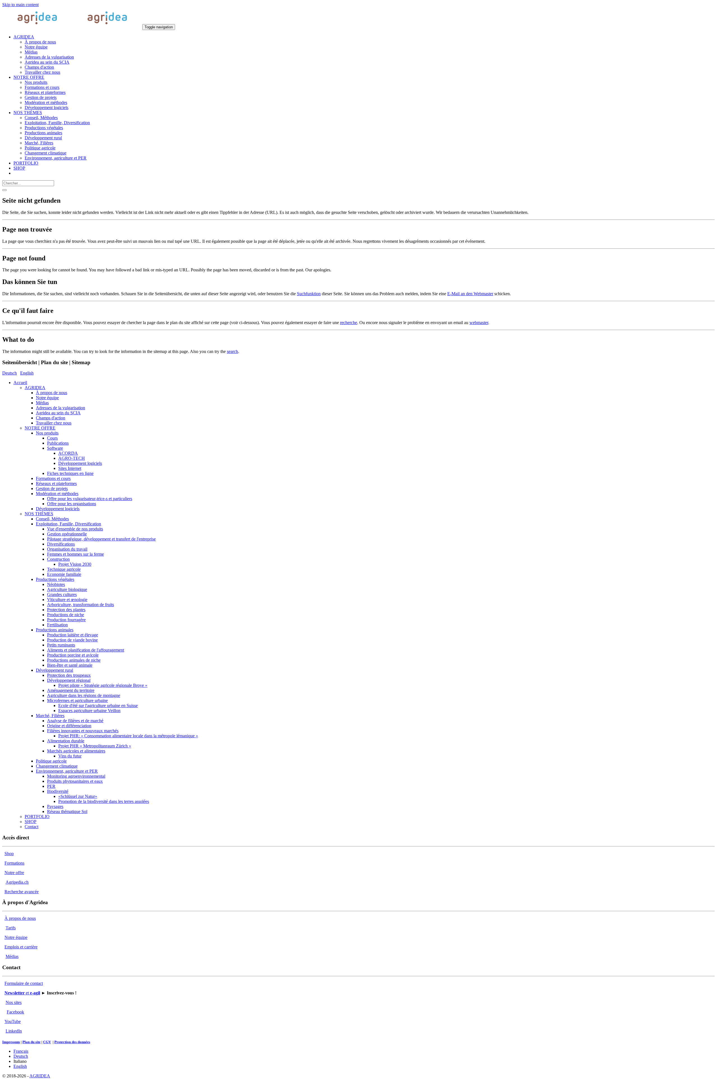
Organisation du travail (67, 549)
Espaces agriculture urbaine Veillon (89, 710)
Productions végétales (55, 579)
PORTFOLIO (37, 816)
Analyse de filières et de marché (75, 720)
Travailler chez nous (53, 423)
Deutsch (9, 373)
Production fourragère (66, 619)
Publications (58, 443)
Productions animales (54, 629)
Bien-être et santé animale (69, 665)
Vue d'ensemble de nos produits (75, 529)
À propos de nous (51, 392)
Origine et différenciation (69, 725)
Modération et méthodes (57, 493)
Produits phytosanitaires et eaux (75, 781)
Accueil (20, 382)
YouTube (12, 1021)
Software (55, 448)
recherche (348, 322)
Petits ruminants (61, 645)
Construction (58, 559)
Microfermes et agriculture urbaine (77, 700)
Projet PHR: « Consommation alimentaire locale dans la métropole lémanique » (128, 735)
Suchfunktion (309, 293)
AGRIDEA (35, 387)
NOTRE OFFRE (40, 428)
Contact (31, 826)
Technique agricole (64, 569)
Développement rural (54, 670)
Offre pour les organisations (71, 503)
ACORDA (68, 453)
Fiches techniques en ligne (70, 473)
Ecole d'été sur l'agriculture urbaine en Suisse (98, 705)
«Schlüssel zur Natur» (77, 796)
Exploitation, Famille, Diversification (68, 523)
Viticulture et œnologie (67, 599)
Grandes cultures (62, 594)
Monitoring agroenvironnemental (76, 776)
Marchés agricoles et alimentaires (76, 751)
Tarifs (11, 927)
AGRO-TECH (71, 458)
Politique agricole (51, 761)
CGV (47, 1042)
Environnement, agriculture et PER (67, 771)
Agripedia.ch (17, 882)
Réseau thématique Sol (67, 811)
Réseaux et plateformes (56, 483)
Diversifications (61, 544)
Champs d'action (50, 417)
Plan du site (31, 1042)
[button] (23, 36)
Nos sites (14, 1002)
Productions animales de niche (74, 660)
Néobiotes (56, 584)
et (22, 992)
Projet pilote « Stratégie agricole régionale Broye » (102, 685)
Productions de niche (65, 614)
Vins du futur (70, 756)
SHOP (30, 821)
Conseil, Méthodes (52, 518)
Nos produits (47, 433)
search (232, 351)
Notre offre (14, 872)
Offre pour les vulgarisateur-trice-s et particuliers (89, 498)
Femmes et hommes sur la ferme (75, 554)
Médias (42, 402)
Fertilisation (57, 624)
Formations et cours (53, 478)
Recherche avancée (21, 891)
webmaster (478, 322)
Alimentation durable (65, 740)
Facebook (15, 1012)
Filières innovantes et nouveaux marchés (82, 730)
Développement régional (68, 680)
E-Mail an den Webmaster (470, 293)
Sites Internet (69, 468)
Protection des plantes (66, 609)
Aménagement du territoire (70, 690)
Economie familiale (64, 574)
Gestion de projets (52, 488)
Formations (14, 863)
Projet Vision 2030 (74, 564)
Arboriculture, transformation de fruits (80, 604)
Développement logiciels (80, 463)
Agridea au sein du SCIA (58, 412)
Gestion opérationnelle (67, 534)
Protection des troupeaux (69, 675)
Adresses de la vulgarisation (60, 407)
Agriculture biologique (67, 589)
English (27, 373)
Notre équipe (47, 397)
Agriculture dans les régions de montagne (83, 695)
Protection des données (72, 1042)
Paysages (55, 806)
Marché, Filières (50, 715)
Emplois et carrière (21, 947)
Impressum (11, 1042)
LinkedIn (14, 1031)
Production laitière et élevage (72, 634)
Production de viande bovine (72, 640)
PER (51, 786)
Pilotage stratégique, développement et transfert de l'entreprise (101, 539)
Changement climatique (57, 766)
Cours (52, 438)
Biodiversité (57, 791)
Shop (9, 853)
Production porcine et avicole (73, 655)
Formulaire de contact (23, 983)
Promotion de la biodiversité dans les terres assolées (103, 801)
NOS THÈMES (39, 513)
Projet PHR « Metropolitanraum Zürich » (94, 745)
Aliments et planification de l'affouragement (85, 650)
